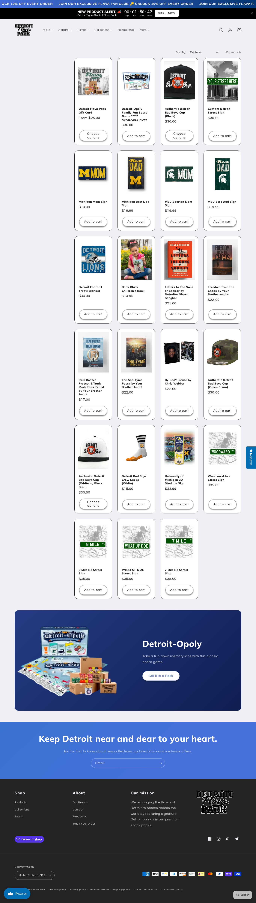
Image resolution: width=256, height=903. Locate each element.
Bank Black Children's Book (133, 288)
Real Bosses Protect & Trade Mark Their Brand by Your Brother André (91, 387)
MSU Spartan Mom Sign (178, 203)
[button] (221, 30)
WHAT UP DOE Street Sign (133, 571)
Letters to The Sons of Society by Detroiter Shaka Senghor (179, 292)
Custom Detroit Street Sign (219, 110)
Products (21, 802)
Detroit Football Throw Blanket (90, 288)
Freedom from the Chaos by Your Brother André (221, 290)
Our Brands (80, 802)
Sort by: (181, 52)
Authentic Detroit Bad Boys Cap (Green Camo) (221, 383)
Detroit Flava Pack (35, 889)
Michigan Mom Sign (93, 201)
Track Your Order (84, 823)
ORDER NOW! (167, 13)
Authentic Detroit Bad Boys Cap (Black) (178, 112)
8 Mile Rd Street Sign (90, 571)
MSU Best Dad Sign (222, 201)
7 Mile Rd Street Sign (176, 571)
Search (19, 816)
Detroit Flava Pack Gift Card (92, 110)
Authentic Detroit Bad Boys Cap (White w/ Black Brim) (91, 481)
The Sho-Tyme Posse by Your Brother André (132, 383)
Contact (78, 809)
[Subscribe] (160, 763)
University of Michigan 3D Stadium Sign (175, 479)
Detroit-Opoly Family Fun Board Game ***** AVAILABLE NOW (134, 114)
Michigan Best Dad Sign (135, 203)
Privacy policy (78, 889)
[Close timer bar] (252, 13)
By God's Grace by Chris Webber (178, 381)
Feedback (79, 816)
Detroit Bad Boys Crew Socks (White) (134, 479)
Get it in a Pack (161, 675)
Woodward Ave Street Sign (219, 478)
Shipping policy (121, 889)
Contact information (145, 889)
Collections (22, 809)
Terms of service (99, 889)
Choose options (93, 135)
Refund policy (58, 889)
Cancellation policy (172, 889)
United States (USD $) (32, 875)
